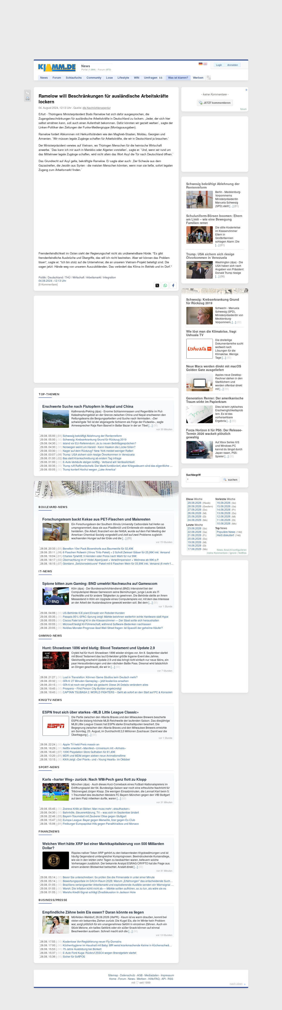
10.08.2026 (223, 523)
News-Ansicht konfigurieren (232, 549)
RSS (170, 978)
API (163, 978)
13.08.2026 (223, 513)
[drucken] (27, 99)
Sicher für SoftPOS (74, 956)
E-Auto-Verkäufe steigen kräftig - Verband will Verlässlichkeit (98, 462)
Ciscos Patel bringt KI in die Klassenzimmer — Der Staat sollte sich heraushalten (111, 620)
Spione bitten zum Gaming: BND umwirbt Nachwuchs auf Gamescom (99, 583)
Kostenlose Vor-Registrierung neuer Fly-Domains (92, 941)
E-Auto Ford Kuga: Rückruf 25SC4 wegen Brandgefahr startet (99, 952)
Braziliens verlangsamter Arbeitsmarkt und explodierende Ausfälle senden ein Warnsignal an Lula (121, 884)
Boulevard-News (53, 507)
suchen (232, 480)
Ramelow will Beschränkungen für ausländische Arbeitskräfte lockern (103, 99)
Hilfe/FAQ (154, 978)
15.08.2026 (223, 506)
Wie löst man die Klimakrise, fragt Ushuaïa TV (211, 333)
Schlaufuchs (74, 77)
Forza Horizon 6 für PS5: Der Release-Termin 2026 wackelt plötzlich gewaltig (214, 433)
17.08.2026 (194, 549)
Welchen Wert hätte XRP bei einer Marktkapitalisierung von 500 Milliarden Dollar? (103, 845)
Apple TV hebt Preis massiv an (81, 744)
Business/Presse (53, 900)
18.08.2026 (194, 545)
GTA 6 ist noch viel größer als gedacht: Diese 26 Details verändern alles (105, 684)
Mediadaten (152, 975)
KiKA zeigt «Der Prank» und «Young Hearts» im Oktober (96, 759)
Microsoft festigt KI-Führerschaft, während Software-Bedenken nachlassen (107, 624)
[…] (150, 425)
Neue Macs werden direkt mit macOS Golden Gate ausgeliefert (213, 368)
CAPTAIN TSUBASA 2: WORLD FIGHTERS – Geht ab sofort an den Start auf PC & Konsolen (118, 692)
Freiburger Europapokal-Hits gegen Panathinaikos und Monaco (101, 823)
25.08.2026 (194, 516)
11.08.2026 (223, 520)
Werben (198, 77)
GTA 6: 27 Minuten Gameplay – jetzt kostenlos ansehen (96, 681)
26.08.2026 (194, 513)
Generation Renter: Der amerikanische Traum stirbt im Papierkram (214, 400)
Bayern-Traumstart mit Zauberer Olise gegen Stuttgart (94, 816)
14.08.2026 (223, 509)
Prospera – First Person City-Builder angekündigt (92, 688)
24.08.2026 (194, 520)
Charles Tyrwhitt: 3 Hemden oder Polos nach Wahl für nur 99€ (100, 556)
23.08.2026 (194, 528)
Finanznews (49, 831)
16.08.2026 (223, 502)
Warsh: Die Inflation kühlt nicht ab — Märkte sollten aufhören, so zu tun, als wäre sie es (114, 888)
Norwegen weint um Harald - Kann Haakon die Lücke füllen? (99, 447)
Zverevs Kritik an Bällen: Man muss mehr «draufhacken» (96, 808)
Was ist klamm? (178, 77)
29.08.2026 (194, 502)
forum (243, 109)
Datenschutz (127, 975)
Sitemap (113, 975)
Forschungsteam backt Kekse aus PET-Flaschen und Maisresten (96, 519)
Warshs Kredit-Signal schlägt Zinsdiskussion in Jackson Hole (99, 892)
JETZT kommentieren (217, 103)
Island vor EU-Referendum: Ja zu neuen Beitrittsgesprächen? (99, 443)
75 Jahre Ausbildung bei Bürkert (82, 949)
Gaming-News (50, 635)
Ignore (233, 552)
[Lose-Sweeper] (209, 78)
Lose (109, 77)
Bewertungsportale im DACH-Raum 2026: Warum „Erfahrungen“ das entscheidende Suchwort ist (120, 881)
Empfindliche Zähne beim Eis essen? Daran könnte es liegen (93, 912)
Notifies (242, 552)
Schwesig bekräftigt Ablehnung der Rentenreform (92, 435)
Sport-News (49, 767)
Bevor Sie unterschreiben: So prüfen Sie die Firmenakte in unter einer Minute (109, 877)
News (44, 77)
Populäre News (226, 532)
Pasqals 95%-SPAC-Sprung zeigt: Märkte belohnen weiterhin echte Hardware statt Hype (115, 616)
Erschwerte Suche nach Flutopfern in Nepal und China (87, 406)
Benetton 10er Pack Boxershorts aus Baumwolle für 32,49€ (98, 548)
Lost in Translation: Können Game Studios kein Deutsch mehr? (100, 677)
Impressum (167, 975)
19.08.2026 (194, 542)
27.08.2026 (194, 509)
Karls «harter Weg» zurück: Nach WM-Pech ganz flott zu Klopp (94, 779)
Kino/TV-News (50, 700)
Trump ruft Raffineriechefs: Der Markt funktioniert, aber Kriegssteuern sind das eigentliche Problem (121, 465)
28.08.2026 (194, 506)
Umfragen (153, 77)
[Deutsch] (201, 64)
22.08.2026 (194, 532)
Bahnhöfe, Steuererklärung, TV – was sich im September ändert (101, 812)
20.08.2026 (194, 538)
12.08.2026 (223, 516)
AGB (140, 975)
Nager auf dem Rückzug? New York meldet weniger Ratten (98, 450)
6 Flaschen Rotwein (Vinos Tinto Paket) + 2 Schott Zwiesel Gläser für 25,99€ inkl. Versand (116, 552)
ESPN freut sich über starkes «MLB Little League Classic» (90, 712)
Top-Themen (49, 394)
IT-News (45, 571)
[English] (205, 64)
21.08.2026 (194, 535)
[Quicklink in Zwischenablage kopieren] (27, 93)
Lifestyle (123, 77)
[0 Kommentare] (48, 284)
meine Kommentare (217, 552)
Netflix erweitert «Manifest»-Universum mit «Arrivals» (94, 748)
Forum (57, 77)
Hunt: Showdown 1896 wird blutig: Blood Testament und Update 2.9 (98, 647)
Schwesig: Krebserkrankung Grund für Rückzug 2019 (94, 439)
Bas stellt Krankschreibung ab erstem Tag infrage (92, 458)
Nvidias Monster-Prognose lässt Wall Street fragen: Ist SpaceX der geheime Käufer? (113, 628)
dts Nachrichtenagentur (97, 107)
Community (94, 77)
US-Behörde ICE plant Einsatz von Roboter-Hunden (94, 613)
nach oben (236, 983)
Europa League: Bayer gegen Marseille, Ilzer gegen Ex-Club (99, 820)
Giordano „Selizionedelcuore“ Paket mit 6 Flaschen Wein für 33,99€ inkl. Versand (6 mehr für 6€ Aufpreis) (125, 563)
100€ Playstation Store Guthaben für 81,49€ (89, 752)
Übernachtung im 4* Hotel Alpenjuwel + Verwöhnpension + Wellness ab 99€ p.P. (111, 560)
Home (112, 978)
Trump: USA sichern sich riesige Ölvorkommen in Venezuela (99, 454)
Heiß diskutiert (225, 535)
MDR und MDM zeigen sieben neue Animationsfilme (94, 755)
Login (219, 65)
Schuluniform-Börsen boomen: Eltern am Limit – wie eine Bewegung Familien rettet (214, 219)
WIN (136, 77)
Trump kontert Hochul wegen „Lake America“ (89, 469)
